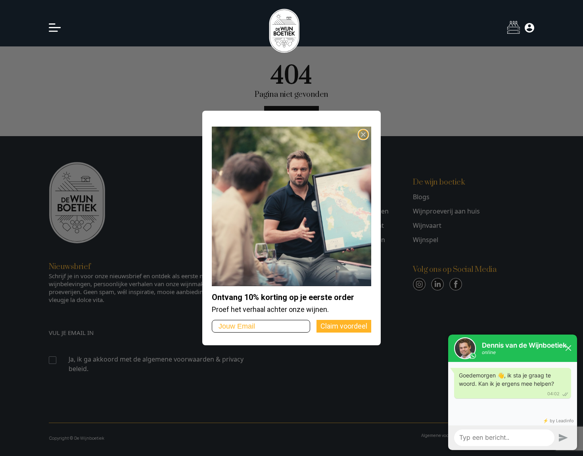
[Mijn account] (529, 28)
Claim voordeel (343, 326)
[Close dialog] (363, 134)
